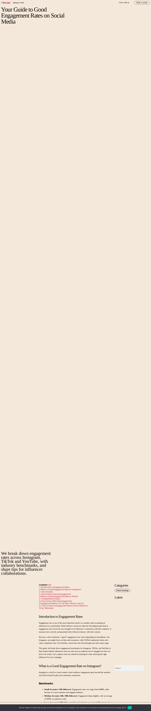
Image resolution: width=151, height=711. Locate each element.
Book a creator (142, 2)
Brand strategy (122, 590)
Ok (130, 707)
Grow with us (124, 2)
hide (49, 585)
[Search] (146, 668)
